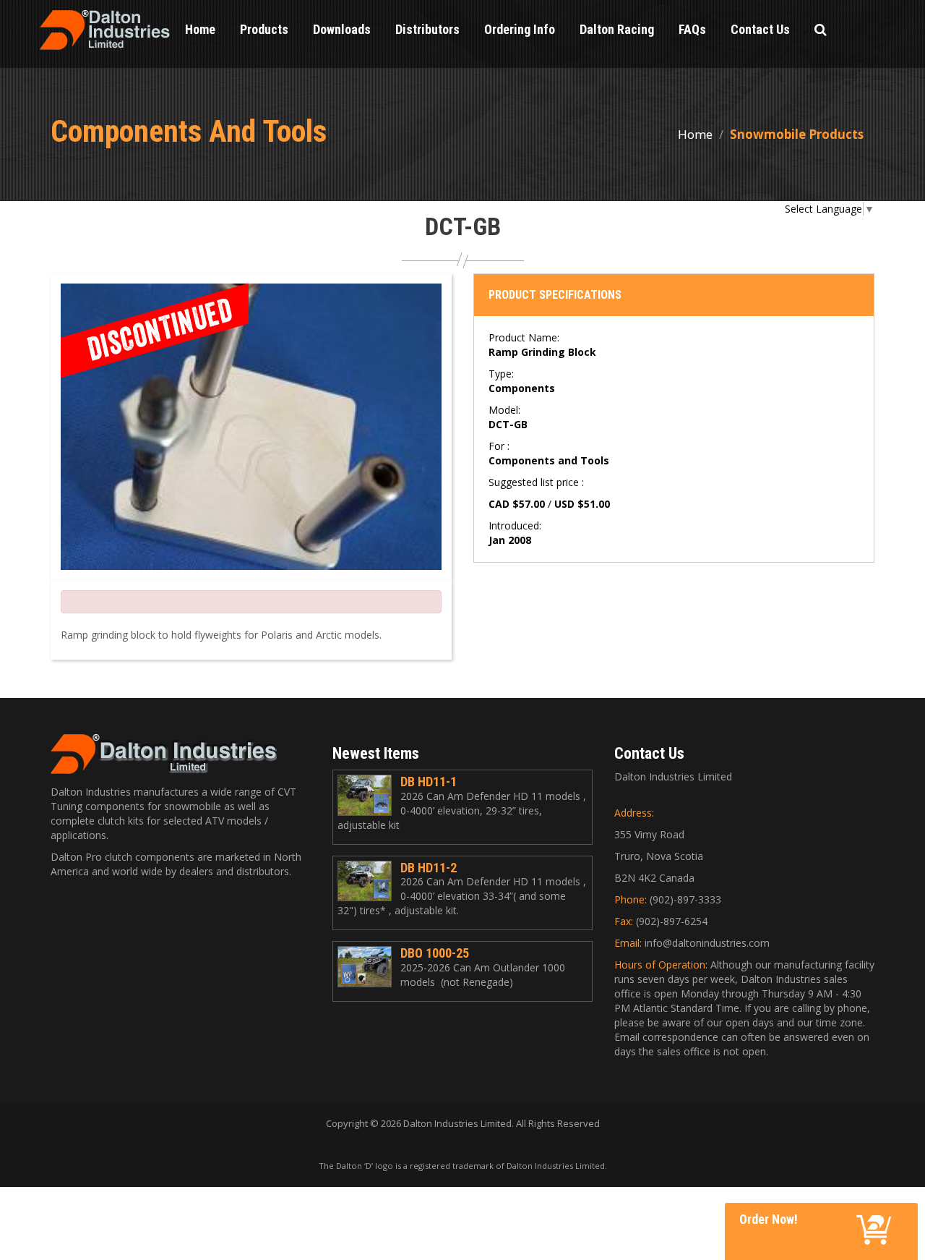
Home (695, 134)
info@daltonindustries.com (707, 943)
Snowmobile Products (797, 134)
